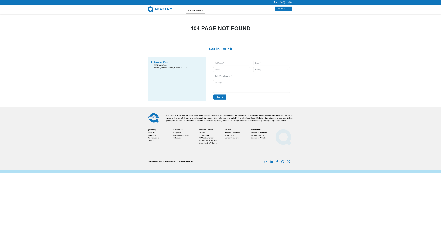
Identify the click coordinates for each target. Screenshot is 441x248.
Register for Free (283, 9)
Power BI (202, 133)
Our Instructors (153, 138)
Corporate (177, 133)
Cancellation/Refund (232, 138)
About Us (151, 133)
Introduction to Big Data (208, 141)
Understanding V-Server (208, 143)
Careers (151, 141)
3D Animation (204, 135)
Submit (220, 97)
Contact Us (152, 135)
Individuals (177, 138)
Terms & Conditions (232, 133)
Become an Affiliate (258, 138)
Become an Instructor (259, 133)
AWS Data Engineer (206, 138)
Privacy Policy (230, 135)
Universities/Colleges (181, 135)
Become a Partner (257, 135)
